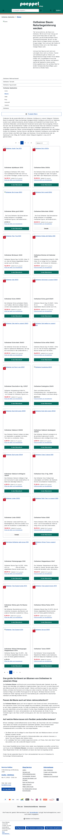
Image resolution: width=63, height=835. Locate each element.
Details (46, 228)
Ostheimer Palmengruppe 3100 (14, 561)
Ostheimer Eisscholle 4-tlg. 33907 (16, 386)
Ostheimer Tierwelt (8, 81)
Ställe (6, 96)
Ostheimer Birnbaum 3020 (13, 255)
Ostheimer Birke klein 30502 (43, 211)
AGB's (24, 770)
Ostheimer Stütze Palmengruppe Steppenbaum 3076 (15, 649)
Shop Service (27, 767)
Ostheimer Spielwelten (10, 88)
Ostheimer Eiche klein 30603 (14, 342)
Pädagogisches (48, 774)
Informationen (48, 767)
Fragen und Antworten (50, 772)
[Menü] (3, 10)
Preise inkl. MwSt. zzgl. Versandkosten (13, 180)
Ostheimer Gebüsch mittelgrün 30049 (14, 474)
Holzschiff (7, 102)
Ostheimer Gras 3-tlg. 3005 (43, 474)
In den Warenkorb (16, 185)
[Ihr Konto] (50, 10)
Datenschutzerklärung (31, 806)
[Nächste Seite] (28, 142)
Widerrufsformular (28, 786)
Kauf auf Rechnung (28, 782)
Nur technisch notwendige (35, 828)
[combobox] (25, 10)
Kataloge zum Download (51, 776)
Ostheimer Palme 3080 (42, 517)
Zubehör (7, 105)
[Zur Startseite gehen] (31, 4)
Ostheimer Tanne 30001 (42, 649)
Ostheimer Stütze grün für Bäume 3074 (15, 605)
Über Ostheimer (48, 770)
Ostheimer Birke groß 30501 (13, 211)
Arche (6, 91)
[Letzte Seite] (31, 142)
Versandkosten (34, 812)
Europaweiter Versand (29, 776)
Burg (6, 99)
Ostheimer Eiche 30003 (12, 299)
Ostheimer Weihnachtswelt (11, 78)
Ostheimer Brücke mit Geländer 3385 (44, 256)
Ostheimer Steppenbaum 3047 (44, 561)
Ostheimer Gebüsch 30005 (13, 430)
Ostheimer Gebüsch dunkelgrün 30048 (45, 431)
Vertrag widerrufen (8, 789)
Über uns (20, 806)
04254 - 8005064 (8, 775)
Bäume (7, 93)
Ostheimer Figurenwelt (9, 85)
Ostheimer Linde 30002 (12, 517)
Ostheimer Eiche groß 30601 (43, 299)
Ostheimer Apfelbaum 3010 (13, 167)
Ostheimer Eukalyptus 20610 (43, 386)
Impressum (42, 806)
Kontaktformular (6, 785)
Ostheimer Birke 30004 (42, 167)
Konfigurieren (20, 828)
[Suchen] (40, 10)
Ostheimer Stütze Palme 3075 (44, 605)
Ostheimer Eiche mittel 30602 (44, 342)
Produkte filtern (32, 114)
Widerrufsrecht (27, 784)
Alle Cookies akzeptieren (53, 828)
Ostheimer (6, 108)
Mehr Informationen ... (6, 832)
